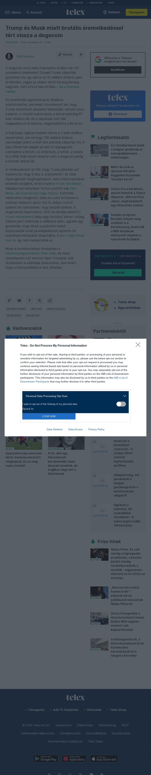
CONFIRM (49, 416)
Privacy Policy (96, 429)
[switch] (121, 404)
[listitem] (74, 396)
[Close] (139, 345)
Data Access (75, 429)
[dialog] (75, 387)
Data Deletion (55, 429)
